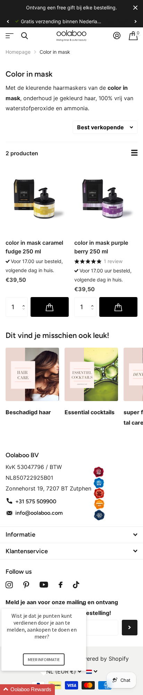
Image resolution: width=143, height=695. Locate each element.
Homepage (18, 52)
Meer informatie (44, 659)
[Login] (116, 35)
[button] (7, 21)
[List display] (134, 152)
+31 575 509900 (35, 501)
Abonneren (129, 627)
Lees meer (71, 21)
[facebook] (60, 584)
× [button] (83, 604)
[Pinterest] (26, 584)
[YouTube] (44, 584)
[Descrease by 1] (25, 314)
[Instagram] (9, 584)
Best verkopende (100, 127)
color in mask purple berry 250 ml (101, 247)
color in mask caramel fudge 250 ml (34, 247)
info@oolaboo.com (39, 513)
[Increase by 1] (25, 300)
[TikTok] (76, 584)
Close (135, 7)
